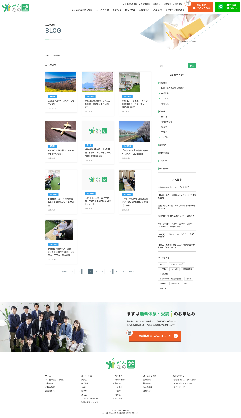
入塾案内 (157, 10)
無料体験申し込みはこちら (201, 7)
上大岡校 (165, 137)
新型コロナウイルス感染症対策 (170, 279)
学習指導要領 (187, 269)
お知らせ (156, 4)
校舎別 (162, 111)
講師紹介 (163, 145)
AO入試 (162, 264)
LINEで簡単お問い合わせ (231, 7)
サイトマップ (179, 387)
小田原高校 (164, 274)
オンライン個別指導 (175, 10)
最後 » (131, 272)
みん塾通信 (145, 4)
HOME (47, 55)
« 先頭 (64, 272)
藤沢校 (164, 127)
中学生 (84, 387)
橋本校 (164, 117)
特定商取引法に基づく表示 (184, 380)
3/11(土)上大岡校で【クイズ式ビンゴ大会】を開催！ (176, 235)
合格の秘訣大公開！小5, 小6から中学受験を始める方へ (176, 207)
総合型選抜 (175, 284)
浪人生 (84, 395)
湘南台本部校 (166, 122)
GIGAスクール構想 (177, 264)
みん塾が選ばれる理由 (82, 10)
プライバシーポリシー (182, 383)
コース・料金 (102, 10)
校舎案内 (116, 10)
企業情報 (167, 4)
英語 (185, 284)
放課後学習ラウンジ (89, 402)
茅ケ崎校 (118, 398)
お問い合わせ (179, 376)
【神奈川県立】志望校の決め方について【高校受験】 (177, 196)
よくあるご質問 (131, 4)
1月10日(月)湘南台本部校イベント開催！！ (176, 216)
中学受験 (165, 93)
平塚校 (164, 132)
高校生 (84, 391)
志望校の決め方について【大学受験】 (174, 187)
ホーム (48, 376)
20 (116, 272)
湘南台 (189, 279)
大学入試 (165, 98)
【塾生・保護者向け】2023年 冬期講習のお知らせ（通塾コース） (176, 246)
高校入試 (165, 104)
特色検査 (163, 284)
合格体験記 (130, 10)
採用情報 (178, 4)
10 (110, 272)
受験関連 (163, 83)
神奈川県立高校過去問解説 (172, 88)
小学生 (84, 380)
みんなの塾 (105, 413)
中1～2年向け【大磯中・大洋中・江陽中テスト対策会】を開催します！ (176, 225)
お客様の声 (144, 10)
